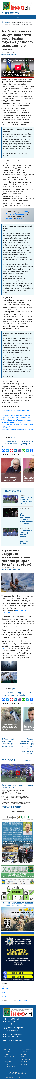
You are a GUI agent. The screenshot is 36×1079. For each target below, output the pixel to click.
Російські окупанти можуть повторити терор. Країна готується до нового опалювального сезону (27, 746)
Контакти (24, 1064)
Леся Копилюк (11, 54)
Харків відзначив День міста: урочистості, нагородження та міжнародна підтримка (26, 517)
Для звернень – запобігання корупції (25, 1051)
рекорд (29, 692)
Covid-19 (7, 1054)
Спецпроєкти (9, 1067)
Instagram (20, 214)
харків (4, 446)
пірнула (5, 648)
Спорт (6, 1059)
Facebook (24, 211)
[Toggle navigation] (18, 17)
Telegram (10, 214)
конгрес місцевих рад (20, 443)
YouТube (10, 219)
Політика (7, 1052)
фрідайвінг (13, 695)
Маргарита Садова (13, 569)
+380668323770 (12, 1036)
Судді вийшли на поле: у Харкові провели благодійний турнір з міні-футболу (26, 536)
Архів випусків (29, 760)
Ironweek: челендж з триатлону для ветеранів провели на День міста (16, 802)
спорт (4, 695)
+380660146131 (12, 1021)
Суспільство (16, 688)
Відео (7, 22)
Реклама (23, 1062)
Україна (7, 1049)
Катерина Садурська (16, 692)
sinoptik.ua (23, 1000)
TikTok (20, 219)
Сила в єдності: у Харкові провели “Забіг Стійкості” (26, 500)
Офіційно (8, 1062)
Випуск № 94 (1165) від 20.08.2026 (18, 862)
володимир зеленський (17, 441)
